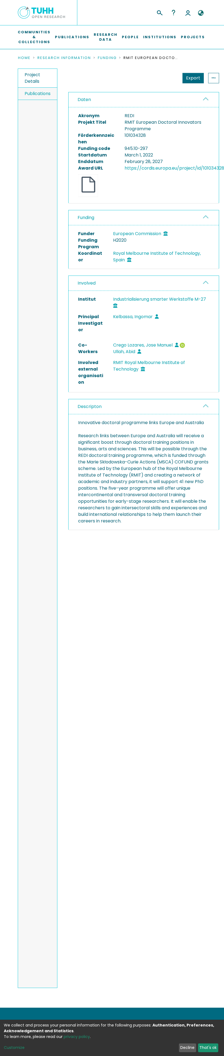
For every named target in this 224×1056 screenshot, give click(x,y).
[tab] (144, 99)
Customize (14, 1047)
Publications (72, 37)
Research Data (105, 37)
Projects (193, 37)
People (130, 37)
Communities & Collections (34, 37)
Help (173, 12)
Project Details (32, 78)
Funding (107, 57)
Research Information (64, 57)
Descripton (90, 406)
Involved (87, 283)
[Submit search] (159, 12)
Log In (188, 12)
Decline (187, 1047)
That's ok (208, 1047)
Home (24, 57)
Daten (84, 99)
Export (193, 78)
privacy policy (77, 1036)
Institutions (159, 37)
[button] (200, 13)
